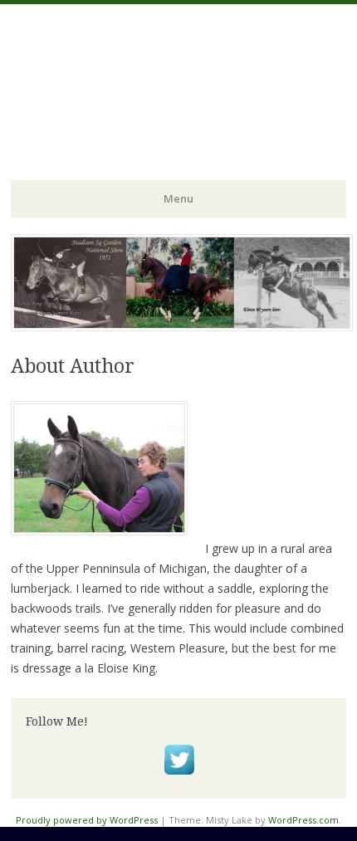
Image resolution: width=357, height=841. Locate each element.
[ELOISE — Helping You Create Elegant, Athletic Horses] (182, 326)
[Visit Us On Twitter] (179, 776)
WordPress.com (303, 820)
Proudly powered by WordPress (87, 820)
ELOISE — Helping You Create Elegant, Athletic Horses (178, 73)
